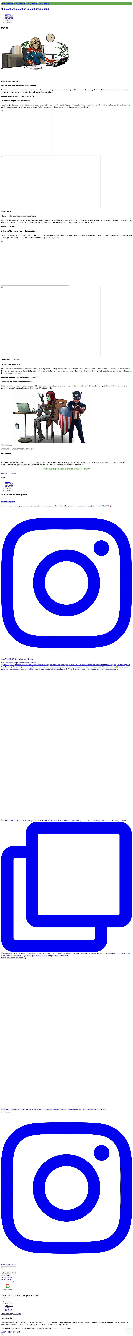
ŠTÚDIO (8, 488)
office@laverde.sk (7, 1279)
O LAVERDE (9, 486)
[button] (8, 473)
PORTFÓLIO (9, 484)
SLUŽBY (7, 482)
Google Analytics (15, 1314)
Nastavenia (5, 1314)
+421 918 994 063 (7, 1277)
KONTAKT (8, 490)
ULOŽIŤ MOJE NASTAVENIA (11, 1332)
